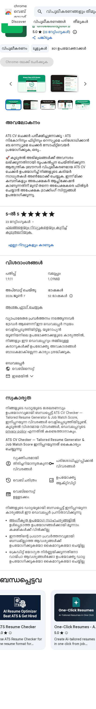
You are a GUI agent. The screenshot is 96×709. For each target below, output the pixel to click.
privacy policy (16, 431)
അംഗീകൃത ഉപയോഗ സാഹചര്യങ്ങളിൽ (42, 520)
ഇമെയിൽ (20, 376)
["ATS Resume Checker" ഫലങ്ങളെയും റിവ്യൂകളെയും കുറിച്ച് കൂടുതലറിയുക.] (10, 632)
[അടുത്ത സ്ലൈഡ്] (85, 84)
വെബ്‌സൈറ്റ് (23, 369)
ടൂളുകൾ (40, 48)
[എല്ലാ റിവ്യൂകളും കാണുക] (31, 245)
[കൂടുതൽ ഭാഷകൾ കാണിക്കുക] (71, 296)
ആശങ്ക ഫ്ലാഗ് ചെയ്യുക (24, 307)
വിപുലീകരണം (14, 48)
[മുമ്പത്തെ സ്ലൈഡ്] (10, 84)
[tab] (19, 21)
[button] (31, 84)
